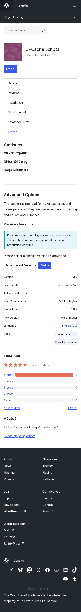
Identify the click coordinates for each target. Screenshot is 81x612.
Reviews (13, 93)
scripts (72, 342)
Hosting (9, 472)
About (8, 459)
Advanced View (19, 122)
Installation (15, 102)
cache (60, 334)
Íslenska (18, 560)
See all (72, 408)
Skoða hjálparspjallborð (19, 436)
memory (71, 334)
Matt (9, 530)
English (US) (69, 325)
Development (17, 112)
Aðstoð (12, 132)
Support (9, 498)
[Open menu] (75, 5)
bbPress (11, 537)
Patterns (48, 479)
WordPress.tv (15, 511)
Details (12, 83)
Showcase (49, 459)
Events (47, 498)
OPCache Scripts (42, 49)
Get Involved (51, 491)
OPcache (60, 342)
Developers (11, 505)
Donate (49, 505)
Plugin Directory (14, 17)
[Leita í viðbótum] (43, 30)
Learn (7, 491)
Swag (48, 511)
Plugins (47, 472)
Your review (12, 408)
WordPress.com (16, 524)
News (8, 466)
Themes (47, 466)
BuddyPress (14, 544)
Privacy (9, 479)
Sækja (10, 68)
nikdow (45, 55)
